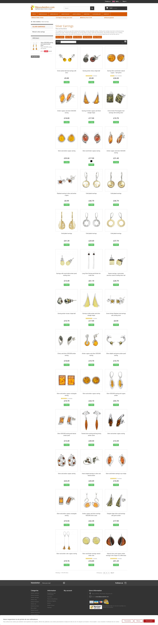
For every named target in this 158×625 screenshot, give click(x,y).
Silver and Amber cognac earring (91, 151)
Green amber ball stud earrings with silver (66, 71)
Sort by (58, 41)
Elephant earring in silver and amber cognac (66, 194)
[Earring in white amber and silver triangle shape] (91, 300)
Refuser (138, 621)
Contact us (108, 1)
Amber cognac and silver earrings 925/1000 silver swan (91, 514)
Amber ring (87, 14)
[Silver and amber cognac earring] (66, 137)
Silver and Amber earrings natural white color (91, 554)
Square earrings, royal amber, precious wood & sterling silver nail (116, 274)
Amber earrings (76, 14)
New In (34, 14)
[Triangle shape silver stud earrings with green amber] (116, 500)
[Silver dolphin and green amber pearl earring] (116, 340)
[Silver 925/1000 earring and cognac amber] (116, 380)
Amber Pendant (65, 14)
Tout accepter (149, 621)
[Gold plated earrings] (91, 180)
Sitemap (49, 607)
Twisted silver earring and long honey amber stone (91, 434)
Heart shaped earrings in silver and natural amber (91, 474)
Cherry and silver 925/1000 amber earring (67, 354)
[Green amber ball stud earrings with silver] (66, 57)
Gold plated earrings (91, 193)
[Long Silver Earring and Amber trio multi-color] (91, 260)
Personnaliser (127, 621)
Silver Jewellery (60, 37)
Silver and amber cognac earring (66, 151)
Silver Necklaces (87, 37)
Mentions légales (51, 601)
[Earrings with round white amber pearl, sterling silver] (66, 260)
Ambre (49, 603)
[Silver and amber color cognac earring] (66, 540)
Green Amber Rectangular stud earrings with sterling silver (116, 111)
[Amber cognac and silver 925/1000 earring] (66, 97)
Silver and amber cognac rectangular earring (67, 394)
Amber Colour (50, 605)
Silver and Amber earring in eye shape (116, 473)
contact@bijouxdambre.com (102, 596)
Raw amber (34, 608)
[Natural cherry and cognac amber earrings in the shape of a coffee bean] (116, 540)
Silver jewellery (96, 14)
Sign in (124, 1)
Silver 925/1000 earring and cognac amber (116, 394)
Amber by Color (35, 606)
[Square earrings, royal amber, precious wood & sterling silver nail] (116, 260)
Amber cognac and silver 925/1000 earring (66, 111)
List (125, 42)
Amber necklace (43, 14)
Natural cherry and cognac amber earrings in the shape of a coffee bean (116, 554)
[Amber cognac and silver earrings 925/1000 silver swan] (91, 500)
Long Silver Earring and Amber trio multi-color (91, 274)
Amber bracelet (54, 14)
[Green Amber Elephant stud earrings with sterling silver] (116, 300)
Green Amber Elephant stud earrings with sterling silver (116, 314)
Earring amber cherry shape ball (91, 70)
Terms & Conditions (52, 599)
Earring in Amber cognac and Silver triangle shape (91, 111)
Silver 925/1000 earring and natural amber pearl (47, 44)
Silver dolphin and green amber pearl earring (116, 354)
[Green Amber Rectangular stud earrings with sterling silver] (116, 97)
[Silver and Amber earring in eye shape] (116, 460)
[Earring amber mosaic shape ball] (66, 300)
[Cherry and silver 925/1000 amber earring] (66, 340)
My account (68, 590)
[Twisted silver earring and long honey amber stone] (91, 420)
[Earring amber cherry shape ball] (91, 57)
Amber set (106, 14)
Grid (122, 42)
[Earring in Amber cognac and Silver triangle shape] (91, 97)
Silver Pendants (97, 37)
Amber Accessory (35, 612)
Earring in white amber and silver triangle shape (91, 314)
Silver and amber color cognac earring (66, 553)
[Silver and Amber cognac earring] (91, 137)
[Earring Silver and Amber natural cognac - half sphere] (116, 57)
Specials (36, 38)
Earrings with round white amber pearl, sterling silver (66, 274)
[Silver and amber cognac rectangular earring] (66, 380)
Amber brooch (34, 610)
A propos (49, 596)
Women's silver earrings (38, 31)
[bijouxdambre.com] (46, 8)
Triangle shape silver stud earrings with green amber (116, 514)
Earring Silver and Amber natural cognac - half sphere (116, 71)
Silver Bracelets (77, 37)
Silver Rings (69, 37)
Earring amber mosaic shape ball (66, 313)
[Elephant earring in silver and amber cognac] (66, 180)
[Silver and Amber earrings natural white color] (91, 540)
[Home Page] (31, 22)
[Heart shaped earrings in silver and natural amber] (91, 460)
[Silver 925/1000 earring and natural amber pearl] (66, 420)
